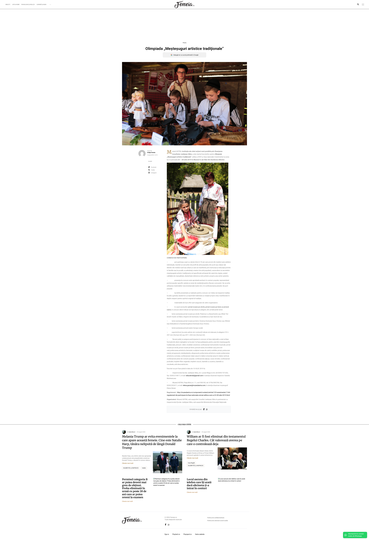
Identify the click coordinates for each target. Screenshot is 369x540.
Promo (184, 42)
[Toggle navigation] (363, 4)
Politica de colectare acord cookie (217, 520)
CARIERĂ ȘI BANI (41, 4)
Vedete (144, 468)
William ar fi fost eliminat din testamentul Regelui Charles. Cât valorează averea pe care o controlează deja (216, 440)
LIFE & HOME (15, 4)
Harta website (199, 534)
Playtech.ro (176, 534)
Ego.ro (167, 534)
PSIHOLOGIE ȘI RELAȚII (28, 4)
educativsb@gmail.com (194, 376)
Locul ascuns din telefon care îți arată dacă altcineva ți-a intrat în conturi (199, 484)
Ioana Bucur (132, 432)
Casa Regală (191, 463)
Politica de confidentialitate (215, 517)
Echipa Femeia (151, 152)
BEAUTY (8, 4)
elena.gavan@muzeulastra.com (194, 385)
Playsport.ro (187, 534)
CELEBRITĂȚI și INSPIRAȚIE (130, 468)
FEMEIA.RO (184, 4)
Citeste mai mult (127, 463)
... (50, 4)
